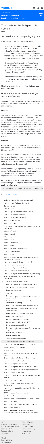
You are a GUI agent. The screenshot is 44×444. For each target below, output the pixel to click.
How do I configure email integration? (17, 268)
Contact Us (5, 433)
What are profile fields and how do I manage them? (22, 399)
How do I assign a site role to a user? (17, 361)
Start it (33, 46)
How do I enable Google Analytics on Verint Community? (19, 384)
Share (8, 194)
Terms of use (6, 442)
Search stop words (13, 336)
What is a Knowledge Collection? (15, 248)
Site (34, 8)
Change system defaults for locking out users (20, 358)
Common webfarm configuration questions (21, 313)
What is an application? (12, 220)
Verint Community (6, 12)
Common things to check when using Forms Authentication (21, 309)
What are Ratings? (10, 401)
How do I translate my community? (16, 271)
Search (38, 8)
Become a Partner (7, 429)
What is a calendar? (11, 243)
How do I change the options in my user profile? (21, 367)
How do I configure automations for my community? (22, 274)
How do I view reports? (12, 251)
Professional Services (9, 424)
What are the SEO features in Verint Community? (21, 404)
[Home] (8, 7)
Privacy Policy (6, 440)
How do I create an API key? (14, 372)
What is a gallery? (10, 237)
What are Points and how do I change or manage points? (21, 354)
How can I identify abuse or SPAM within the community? (19, 277)
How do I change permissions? (15, 217)
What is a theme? (10, 254)
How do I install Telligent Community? (17, 203)
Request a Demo (7, 431)
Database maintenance (14, 290)
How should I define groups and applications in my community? (22, 227)
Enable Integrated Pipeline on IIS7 (18, 322)
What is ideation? (10, 246)
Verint (3, 422)
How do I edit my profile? (13, 380)
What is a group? (10, 223)
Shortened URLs (9, 396)
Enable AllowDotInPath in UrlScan (18, 319)
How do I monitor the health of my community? (20, 344)
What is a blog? (9, 234)
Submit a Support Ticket (10, 426)
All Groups (26, 433)
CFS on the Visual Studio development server (22, 306)
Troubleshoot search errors (16, 339)
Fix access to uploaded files (16, 325)
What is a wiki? (9, 240)
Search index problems (14, 333)
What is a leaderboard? (12, 407)
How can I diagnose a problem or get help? (21, 284)
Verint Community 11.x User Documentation (19, 200)
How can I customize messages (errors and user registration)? (23, 329)
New (41, 15)
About (3, 438)
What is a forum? (10, 231)
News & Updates (28, 422)
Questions (26, 424)
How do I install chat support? (14, 265)
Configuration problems (14, 316)
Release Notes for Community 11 (15, 347)
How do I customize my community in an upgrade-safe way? (22, 376)
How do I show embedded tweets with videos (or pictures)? (21, 389)
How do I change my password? (15, 364)
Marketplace (26, 431)
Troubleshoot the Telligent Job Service (20, 341)
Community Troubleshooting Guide (16, 281)
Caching (9, 293)
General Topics (9, 209)
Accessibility (8, 350)
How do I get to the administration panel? (18, 212)
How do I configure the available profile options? (21, 370)
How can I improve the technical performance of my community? (23, 297)
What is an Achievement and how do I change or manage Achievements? (21, 258)
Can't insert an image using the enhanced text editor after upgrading (22, 302)
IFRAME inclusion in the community (16, 393)
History (15, 194)
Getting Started (9, 206)
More (24, 18)
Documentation (27, 426)
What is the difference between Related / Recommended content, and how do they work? (21, 411)
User (42, 8)
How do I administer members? (15, 215)
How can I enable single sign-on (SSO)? (18, 262)
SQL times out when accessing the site (20, 287)
